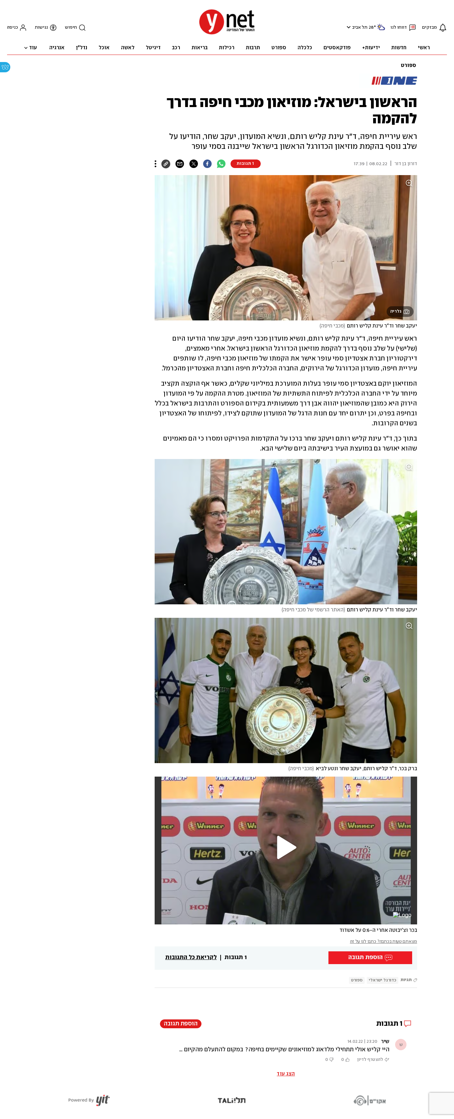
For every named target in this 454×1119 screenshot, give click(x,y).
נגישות (41, 27)
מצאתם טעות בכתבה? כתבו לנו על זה (383, 942)
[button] (348, 27)
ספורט (408, 65)
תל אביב (359, 27)
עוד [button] (33, 47)
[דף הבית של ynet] (227, 34)
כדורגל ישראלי (382, 980)
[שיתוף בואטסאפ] (221, 164)
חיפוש (71, 27)
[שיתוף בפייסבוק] (207, 164)
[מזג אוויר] (381, 30)
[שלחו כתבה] (179, 164)
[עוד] (155, 164)
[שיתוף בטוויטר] (193, 164)
